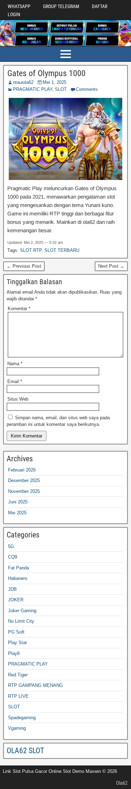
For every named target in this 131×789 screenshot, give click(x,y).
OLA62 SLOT (25, 750)
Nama (14, 363)
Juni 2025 (18, 501)
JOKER (15, 599)
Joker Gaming (22, 610)
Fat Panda (18, 567)
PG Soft (16, 632)
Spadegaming (22, 717)
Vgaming (17, 728)
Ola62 (122, 783)
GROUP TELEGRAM (61, 6)
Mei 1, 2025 (54, 82)
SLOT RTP (31, 250)
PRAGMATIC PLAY (32, 89)
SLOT (61, 89)
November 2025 (24, 491)
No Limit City (21, 621)
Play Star (17, 642)
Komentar (19, 308)
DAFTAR (99, 6)
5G (11, 546)
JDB (12, 589)
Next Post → (111, 266)
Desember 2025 (24, 480)
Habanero (17, 578)
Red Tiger (18, 674)
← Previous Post (24, 266)
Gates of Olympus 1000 (46, 73)
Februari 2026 (22, 470)
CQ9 (12, 557)
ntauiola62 (23, 82)
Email (14, 381)
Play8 (14, 653)
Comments (87, 89)
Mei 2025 (17, 512)
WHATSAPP (19, 6)
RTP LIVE (18, 696)
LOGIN (14, 14)
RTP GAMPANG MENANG (35, 685)
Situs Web (17, 399)
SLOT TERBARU (61, 250)
